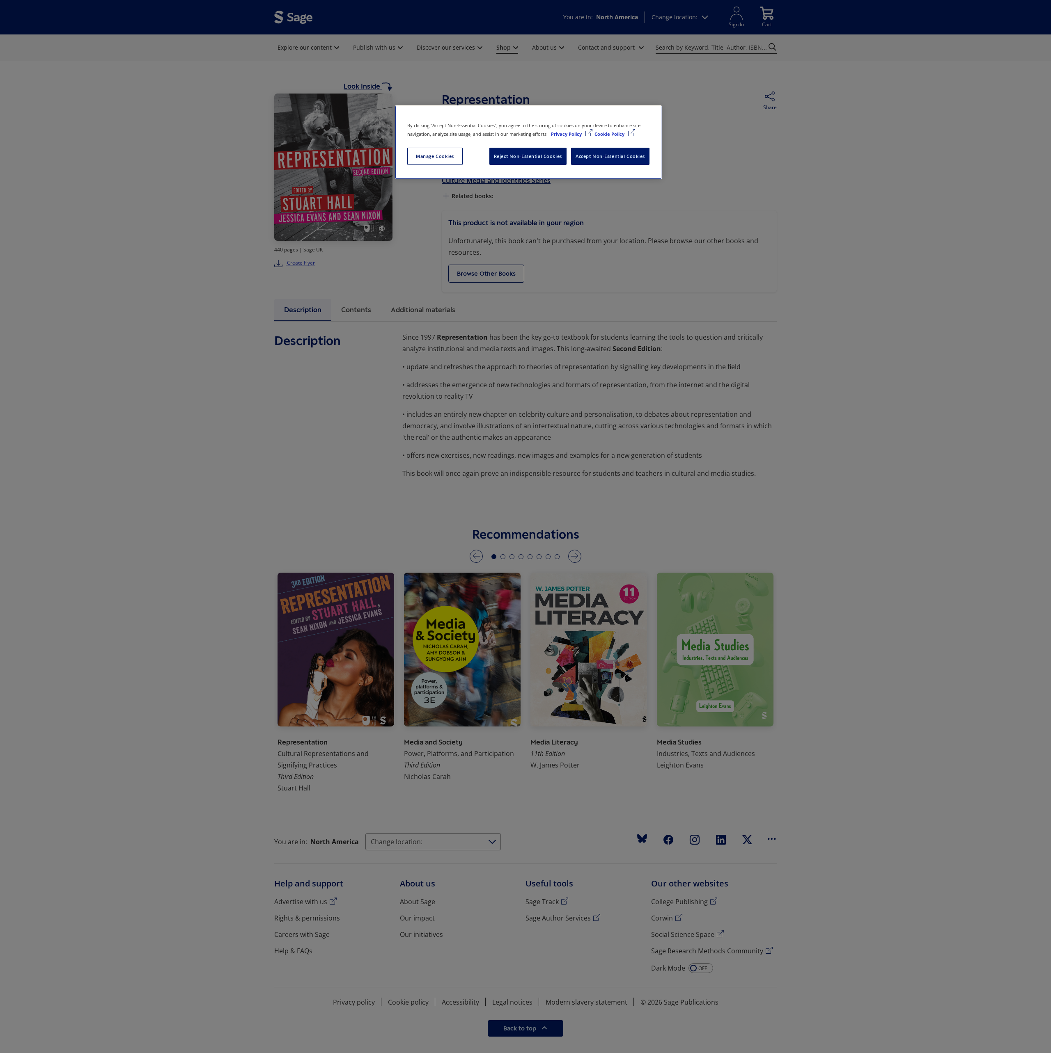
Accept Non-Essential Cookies (610, 156)
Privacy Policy (567, 134)
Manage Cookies (435, 156)
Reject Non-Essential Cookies (528, 156)
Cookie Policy (610, 134)
